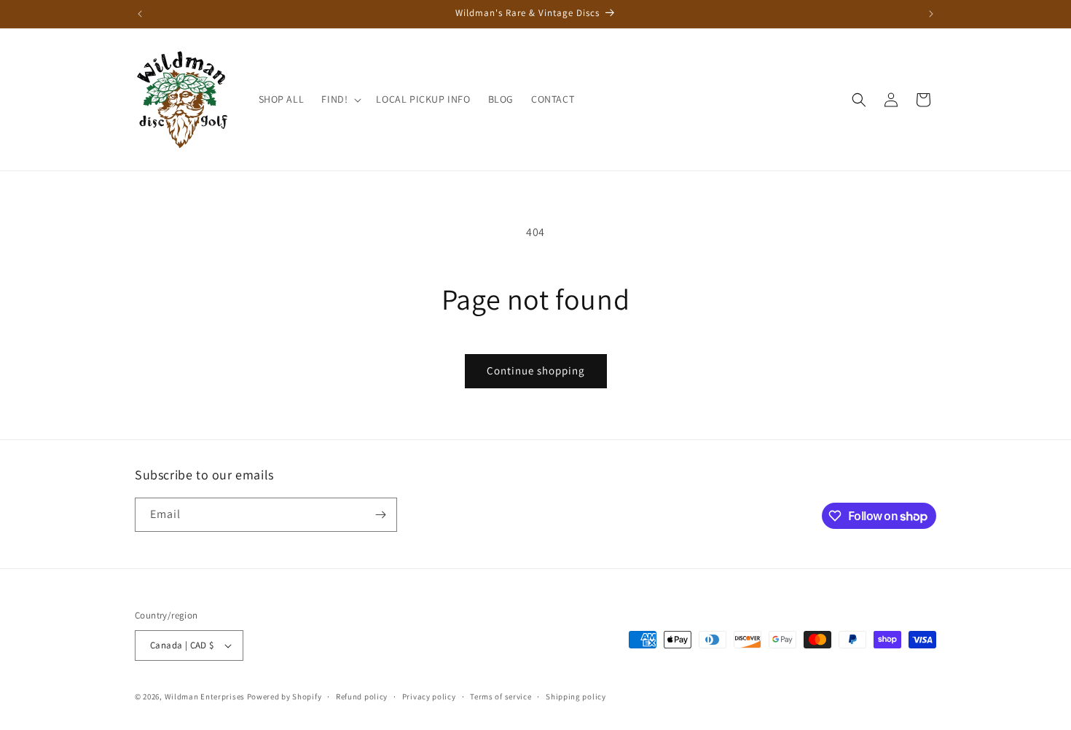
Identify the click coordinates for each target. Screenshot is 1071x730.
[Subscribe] (380, 515)
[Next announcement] (931, 14)
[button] (340, 99)
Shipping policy (576, 696)
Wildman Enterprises (205, 696)
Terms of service (500, 696)
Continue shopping (536, 370)
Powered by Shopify (284, 696)
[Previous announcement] (140, 14)
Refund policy (362, 696)
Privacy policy (429, 696)
